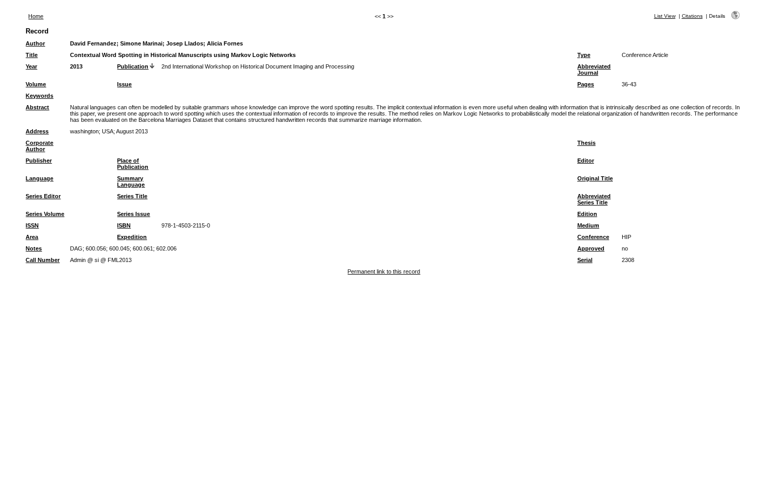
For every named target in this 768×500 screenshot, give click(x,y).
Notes (34, 248)
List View (665, 16)
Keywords (39, 96)
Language (39, 178)
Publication (132, 66)
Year (31, 66)
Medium (588, 225)
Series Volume (45, 214)
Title (32, 55)
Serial (584, 260)
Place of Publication (132, 163)
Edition (587, 214)
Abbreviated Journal (594, 69)
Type (583, 55)
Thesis (586, 143)
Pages (585, 84)
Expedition (132, 237)
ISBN (124, 225)
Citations (692, 16)
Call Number (43, 260)
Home (35, 16)
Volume (36, 84)
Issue (124, 84)
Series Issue (133, 214)
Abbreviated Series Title (594, 199)
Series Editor (43, 196)
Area (32, 237)
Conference (593, 237)
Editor (585, 160)
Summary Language (131, 181)
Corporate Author (39, 146)
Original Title (595, 178)
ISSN (32, 225)
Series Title (132, 196)
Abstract (37, 107)
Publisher (39, 160)
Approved (590, 248)
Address (37, 131)
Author (35, 43)
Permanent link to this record (383, 271)
